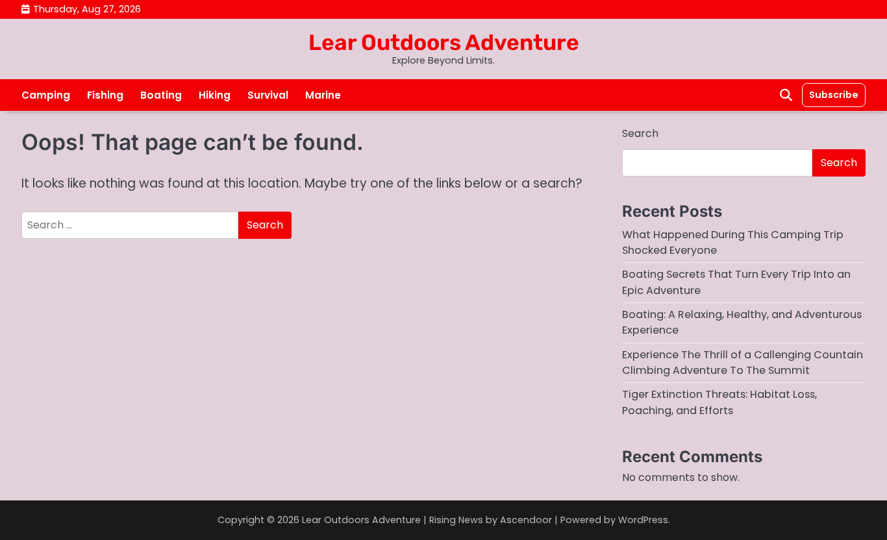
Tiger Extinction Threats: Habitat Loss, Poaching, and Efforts (719, 402)
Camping (45, 95)
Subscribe (833, 94)
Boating (161, 95)
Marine (323, 95)
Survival (267, 95)
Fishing (105, 95)
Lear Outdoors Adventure (443, 42)
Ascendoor (526, 519)
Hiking (215, 95)
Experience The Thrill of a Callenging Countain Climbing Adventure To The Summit (742, 362)
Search (640, 133)
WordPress (643, 519)
